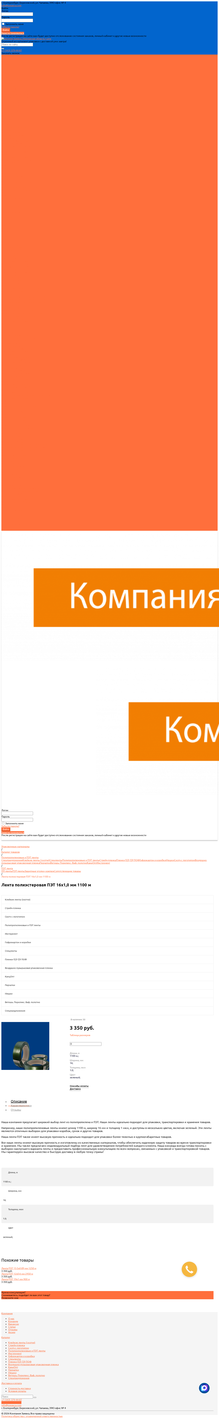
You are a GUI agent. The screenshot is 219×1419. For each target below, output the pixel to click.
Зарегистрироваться (12, 33)
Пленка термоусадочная (15, 151)
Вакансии (6, 64)
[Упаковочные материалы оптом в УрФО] (26, 38)
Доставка (75, 1089)
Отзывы (6, 69)
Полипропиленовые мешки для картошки (25, 444)
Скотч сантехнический (13, 376)
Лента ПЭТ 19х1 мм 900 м (15, 1279)
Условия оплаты (10, 206)
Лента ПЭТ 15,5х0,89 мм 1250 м (18, 1268)
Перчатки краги (10, 173)
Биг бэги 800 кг (9, 474)
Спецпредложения (12, 198)
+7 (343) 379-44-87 (11, 50)
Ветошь (5, 192)
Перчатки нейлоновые (14, 417)
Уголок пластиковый (13, 318)
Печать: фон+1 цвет (12, 102)
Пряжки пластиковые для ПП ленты (21, 313)
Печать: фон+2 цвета (12, 105)
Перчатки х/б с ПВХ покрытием (18, 425)
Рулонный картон (11, 129)
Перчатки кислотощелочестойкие (20, 171)
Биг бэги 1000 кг (10, 472)
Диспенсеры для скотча (14, 86)
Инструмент (8, 121)
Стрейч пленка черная (13, 275)
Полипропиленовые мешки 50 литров (22, 441)
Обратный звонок (11, 1402)
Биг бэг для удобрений (14, 466)
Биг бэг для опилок (12, 458)
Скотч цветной (9, 83)
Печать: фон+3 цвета (12, 108)
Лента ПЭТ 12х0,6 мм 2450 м (17, 1273)
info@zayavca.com (11, 5)
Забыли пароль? (10, 26)
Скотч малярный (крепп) (15, 140)
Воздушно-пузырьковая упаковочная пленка (26, 160)
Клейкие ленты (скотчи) (14, 77)
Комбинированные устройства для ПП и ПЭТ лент (29, 335)
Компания (7, 223)
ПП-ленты (6, 113)
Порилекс (6, 195)
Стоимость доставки (12, 203)
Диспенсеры (8, 329)
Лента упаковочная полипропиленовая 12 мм (26, 296)
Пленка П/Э (7, 154)
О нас (4, 58)
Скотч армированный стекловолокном (23, 370)
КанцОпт (6, 165)
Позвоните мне (9, 1298)
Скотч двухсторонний (13, 143)
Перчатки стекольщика (14, 422)
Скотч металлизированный (16, 373)
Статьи (5, 67)
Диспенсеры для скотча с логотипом (21, 288)
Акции (4, 72)
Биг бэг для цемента (12, 469)
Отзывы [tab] (16, 1109)
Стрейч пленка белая (13, 269)
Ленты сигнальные (12, 365)
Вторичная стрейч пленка (15, 94)
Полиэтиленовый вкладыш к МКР (20, 491)
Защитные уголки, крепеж (16, 119)
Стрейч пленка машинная (15, 272)
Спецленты (7, 138)
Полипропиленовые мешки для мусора (23, 447)
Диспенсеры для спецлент (16, 146)
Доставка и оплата (11, 513)
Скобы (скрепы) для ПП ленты (18, 316)
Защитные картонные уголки (17, 135)
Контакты (6, 529)
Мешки (5, 179)
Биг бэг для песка (11, 461)
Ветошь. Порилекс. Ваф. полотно (19, 190)
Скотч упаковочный (12, 80)
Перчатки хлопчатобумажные (18, 428)
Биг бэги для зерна (11, 477)
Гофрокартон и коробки (14, 127)
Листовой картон (10, 132)
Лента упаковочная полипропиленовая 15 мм (26, 299)
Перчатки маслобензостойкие (18, 414)
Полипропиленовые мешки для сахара (23, 450)
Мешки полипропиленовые (17, 181)
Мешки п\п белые (11, 436)
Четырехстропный (11, 493)
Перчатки (6, 168)
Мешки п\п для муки (12, 439)
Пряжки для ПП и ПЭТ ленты (17, 310)
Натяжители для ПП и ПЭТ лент (18, 337)
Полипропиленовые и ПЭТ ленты (20, 110)
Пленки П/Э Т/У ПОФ (13, 149)
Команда (6, 61)
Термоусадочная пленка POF (17, 387)
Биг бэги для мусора (12, 480)
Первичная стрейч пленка (15, 97)
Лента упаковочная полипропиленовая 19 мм (26, 302)
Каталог (5, 242)
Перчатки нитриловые (13, 420)
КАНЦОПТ (7, 521)
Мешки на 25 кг (10, 184)
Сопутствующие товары (14, 91)
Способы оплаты (79, 1086)
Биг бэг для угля (10, 463)
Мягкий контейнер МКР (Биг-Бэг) (19, 187)
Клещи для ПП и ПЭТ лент (15, 332)
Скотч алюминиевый (13, 368)
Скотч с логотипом (11, 99)
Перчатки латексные (13, 176)
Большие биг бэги (11, 482)
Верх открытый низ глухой (16, 485)
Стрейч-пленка (9, 88)
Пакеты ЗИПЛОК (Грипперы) (17, 496)
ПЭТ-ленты (7, 116)
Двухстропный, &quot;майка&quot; (20, 488)
